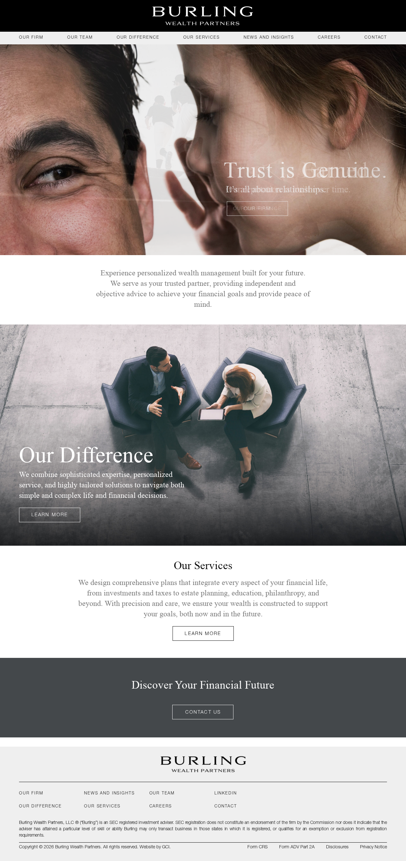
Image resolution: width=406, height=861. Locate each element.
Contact (225, 807)
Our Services (102, 807)
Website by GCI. (155, 847)
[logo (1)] (203, 15)
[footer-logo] (203, 764)
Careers (160, 807)
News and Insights (109, 794)
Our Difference (40, 807)
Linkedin (225, 794)
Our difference (257, 209)
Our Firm (31, 794)
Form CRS (257, 847)
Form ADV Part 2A (297, 847)
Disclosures (337, 847)
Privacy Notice (373, 847)
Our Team (162, 794)
